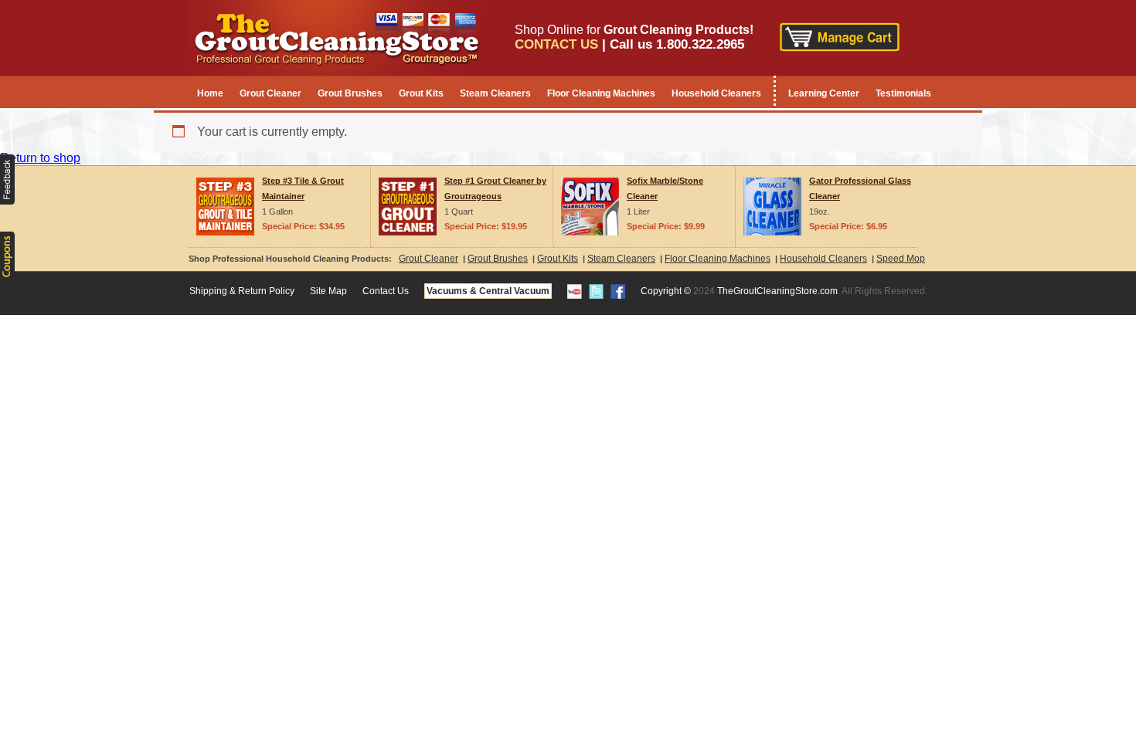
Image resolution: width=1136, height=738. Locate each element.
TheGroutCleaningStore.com (777, 291)
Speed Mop (900, 258)
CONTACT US (556, 44)
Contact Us (385, 291)
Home (210, 93)
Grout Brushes (350, 93)
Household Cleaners (716, 93)
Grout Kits (421, 93)
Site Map (328, 291)
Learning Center (823, 93)
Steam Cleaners (495, 93)
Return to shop (40, 157)
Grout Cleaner (270, 93)
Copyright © (666, 291)
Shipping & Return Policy (241, 291)
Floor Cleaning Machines (601, 93)
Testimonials (903, 93)
